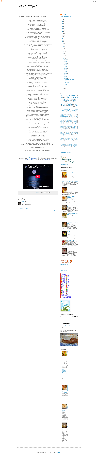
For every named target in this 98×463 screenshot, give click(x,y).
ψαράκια (73, 111)
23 (62, 21)
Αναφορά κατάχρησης (65, 152)
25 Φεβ (65, 61)
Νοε (63, 44)
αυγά (77, 111)
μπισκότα (72, 99)
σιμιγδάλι (62, 122)
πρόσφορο (70, 145)
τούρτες (68, 111)
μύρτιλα (61, 127)
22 (62, 23)
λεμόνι (74, 103)
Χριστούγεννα (66, 100)
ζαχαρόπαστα (66, 139)
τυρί (77, 147)
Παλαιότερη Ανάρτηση (53, 210)
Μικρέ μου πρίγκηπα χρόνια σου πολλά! (70, 181)
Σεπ (63, 48)
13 (62, 38)
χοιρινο (65, 123)
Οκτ (63, 46)
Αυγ (63, 49)
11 (62, 41)
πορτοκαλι (70, 101)
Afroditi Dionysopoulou (66, 14)
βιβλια (66, 138)
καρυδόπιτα (75, 123)
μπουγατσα (62, 133)
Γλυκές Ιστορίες (27, 6)
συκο (67, 122)
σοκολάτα (62, 146)
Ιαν (63, 88)
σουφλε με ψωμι (68, 146)
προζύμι (65, 145)
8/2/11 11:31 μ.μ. (25, 205)
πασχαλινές (62, 120)
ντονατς (66, 127)
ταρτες (70, 114)
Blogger (58, 452)
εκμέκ (76, 129)
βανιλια (72, 116)
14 (62, 36)
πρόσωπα (23, 193)
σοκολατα (72, 95)
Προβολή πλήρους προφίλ (65, 16)
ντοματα (76, 104)
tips (66, 135)
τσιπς (69, 134)
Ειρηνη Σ (23, 201)
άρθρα (62, 95)
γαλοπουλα (62, 129)
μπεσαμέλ (67, 132)
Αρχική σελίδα (37, 210)
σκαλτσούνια (64, 134)
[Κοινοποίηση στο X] (47, 192)
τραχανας (74, 147)
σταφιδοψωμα (75, 146)
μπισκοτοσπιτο (74, 132)
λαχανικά (73, 110)
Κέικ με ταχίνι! (66, 82)
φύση (64, 108)
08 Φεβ (65, 78)
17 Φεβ (65, 71)
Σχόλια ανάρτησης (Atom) (28, 212)
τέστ (69, 127)
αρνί (77, 127)
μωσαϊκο (68, 119)
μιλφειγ (75, 126)
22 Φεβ (65, 64)
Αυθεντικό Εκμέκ (70, 240)
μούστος (75, 121)
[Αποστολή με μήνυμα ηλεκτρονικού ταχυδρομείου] (44, 192)
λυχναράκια (62, 141)
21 (62, 25)
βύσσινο (67, 128)
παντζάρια (72, 133)
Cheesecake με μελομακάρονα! (68, 325)
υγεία (63, 110)
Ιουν (64, 51)
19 (62, 28)
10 (62, 90)
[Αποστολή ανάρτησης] (42, 192)
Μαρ (64, 56)
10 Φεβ (65, 76)
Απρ (64, 55)
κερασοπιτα (72, 139)
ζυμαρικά (70, 105)
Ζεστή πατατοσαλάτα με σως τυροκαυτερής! (72, 214)
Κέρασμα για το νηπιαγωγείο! (70, 188)
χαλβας (61, 123)
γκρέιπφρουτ (69, 129)
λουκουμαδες (74, 112)
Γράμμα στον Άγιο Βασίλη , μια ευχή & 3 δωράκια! (72, 249)
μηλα (77, 110)
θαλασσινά (64, 112)
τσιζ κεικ (75, 114)
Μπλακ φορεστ (71, 135)
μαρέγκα (61, 132)
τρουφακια (73, 127)
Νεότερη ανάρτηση (22, 210)
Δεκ (63, 43)
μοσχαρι (75, 117)
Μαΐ (63, 53)
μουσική (74, 100)
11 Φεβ (65, 74)
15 (62, 35)
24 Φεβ (65, 63)
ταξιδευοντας (69, 120)
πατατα (76, 106)
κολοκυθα (70, 115)
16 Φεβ (65, 73)
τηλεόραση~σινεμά (64, 116)
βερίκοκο (70, 123)
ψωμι (68, 110)
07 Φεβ (65, 84)
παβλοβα (67, 133)
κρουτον (71, 140)
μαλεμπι (68, 141)
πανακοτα (75, 144)
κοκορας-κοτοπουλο (67, 109)
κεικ (61, 97)
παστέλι (61, 145)
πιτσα (66, 114)
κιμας (69, 112)
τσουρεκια (75, 120)
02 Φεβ (65, 86)
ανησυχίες (68, 103)
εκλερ (61, 139)
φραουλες (76, 108)
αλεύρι (64, 105)
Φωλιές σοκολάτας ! (71, 172)
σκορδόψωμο (75, 145)
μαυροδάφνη (62, 126)
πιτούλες (76, 105)
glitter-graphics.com (64, 164)
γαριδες (71, 121)
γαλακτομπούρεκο (74, 128)
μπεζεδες (63, 144)
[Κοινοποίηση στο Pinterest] (49, 192)
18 (62, 30)
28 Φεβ (65, 59)
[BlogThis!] (45, 192)
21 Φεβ (65, 66)
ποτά (70, 108)
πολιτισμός (76, 109)
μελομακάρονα (74, 141)
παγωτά (61, 114)
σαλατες (64, 106)
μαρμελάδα (62, 104)
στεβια (61, 147)
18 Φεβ (65, 69)
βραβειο (66, 121)
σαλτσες (71, 106)
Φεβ (64, 58)
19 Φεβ (65, 68)
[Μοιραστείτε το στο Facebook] (48, 192)
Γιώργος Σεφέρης (28, 157)
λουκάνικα (75, 140)
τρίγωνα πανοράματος (67, 147)
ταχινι (70, 122)
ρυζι (75, 115)
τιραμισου (75, 122)
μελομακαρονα (69, 126)
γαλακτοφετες (70, 138)
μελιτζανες (62, 119)
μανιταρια (69, 117)
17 (62, 31)
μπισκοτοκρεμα (69, 144)
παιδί (67, 97)
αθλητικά (61, 121)
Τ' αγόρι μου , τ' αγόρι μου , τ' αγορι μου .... (72, 232)
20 (62, 26)
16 (62, 33)
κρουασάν (66, 140)
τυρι (77, 99)
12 (62, 40)
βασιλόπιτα (62, 115)
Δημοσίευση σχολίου (24, 208)
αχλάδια (63, 128)
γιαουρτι (70, 104)
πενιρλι (77, 133)
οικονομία (75, 119)
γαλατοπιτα (75, 138)
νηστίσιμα (62, 101)
